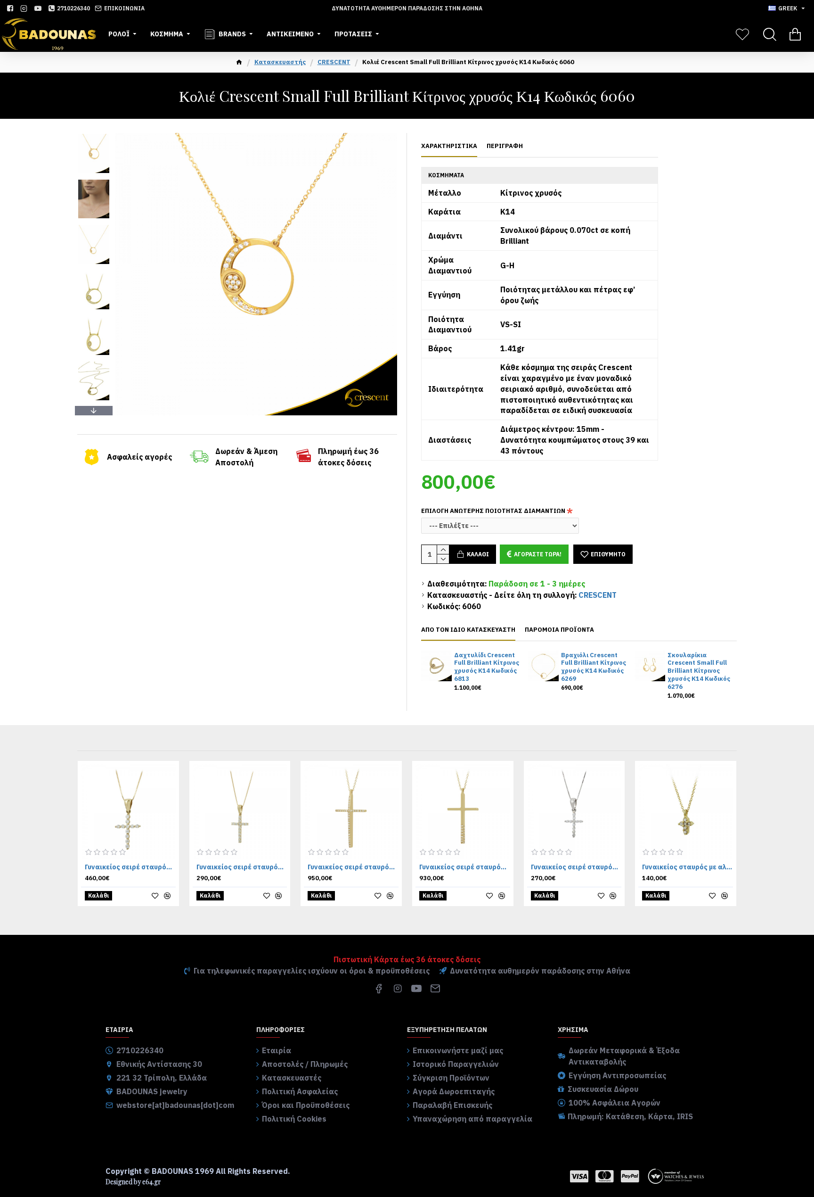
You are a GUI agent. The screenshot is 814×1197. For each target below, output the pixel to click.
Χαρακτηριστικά (449, 146)
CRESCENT (333, 62)
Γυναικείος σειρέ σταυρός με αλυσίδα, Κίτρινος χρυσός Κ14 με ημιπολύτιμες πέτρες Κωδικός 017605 (464, 867)
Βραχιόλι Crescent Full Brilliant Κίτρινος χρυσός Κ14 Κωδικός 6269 (593, 667)
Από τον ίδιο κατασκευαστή (468, 630)
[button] (94, 135)
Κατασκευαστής (280, 62)
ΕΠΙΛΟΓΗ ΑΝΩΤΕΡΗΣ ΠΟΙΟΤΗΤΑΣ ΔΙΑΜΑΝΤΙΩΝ (493, 511)
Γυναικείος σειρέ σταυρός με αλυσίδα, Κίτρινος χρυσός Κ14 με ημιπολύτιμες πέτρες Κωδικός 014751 (130, 867)
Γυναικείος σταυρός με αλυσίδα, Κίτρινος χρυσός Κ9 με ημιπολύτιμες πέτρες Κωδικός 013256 (687, 867)
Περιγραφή (505, 146)
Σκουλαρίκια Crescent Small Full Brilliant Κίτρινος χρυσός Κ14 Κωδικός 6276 (698, 671)
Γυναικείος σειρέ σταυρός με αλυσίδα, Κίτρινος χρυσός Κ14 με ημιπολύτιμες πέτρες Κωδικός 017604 (353, 867)
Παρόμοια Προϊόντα (559, 630)
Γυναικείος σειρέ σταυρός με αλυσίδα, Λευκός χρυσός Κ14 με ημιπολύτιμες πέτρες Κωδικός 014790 (576, 867)
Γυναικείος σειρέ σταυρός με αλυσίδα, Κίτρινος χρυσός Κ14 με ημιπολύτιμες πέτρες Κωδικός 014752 (241, 867)
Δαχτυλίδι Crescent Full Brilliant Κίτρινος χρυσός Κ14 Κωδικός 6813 (486, 667)
